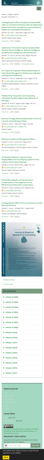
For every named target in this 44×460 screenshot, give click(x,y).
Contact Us (7, 405)
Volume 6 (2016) (11, 348)
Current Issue (8, 284)
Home (6, 393)
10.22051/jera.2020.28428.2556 (15, 81)
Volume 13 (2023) (12, 312)
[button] (21, 453)
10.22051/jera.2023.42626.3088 (15, 58)
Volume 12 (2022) (12, 317)
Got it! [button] (6, 457)
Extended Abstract (28, 64)
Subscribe (35, 445)
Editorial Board (9, 399)
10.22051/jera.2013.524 (12, 211)
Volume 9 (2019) (11, 332)
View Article (5, 41)
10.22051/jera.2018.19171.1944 (15, 106)
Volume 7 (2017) (11, 342)
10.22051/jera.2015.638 (12, 191)
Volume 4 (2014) (11, 358)
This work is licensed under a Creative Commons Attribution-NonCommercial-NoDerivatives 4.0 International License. (21, 431)
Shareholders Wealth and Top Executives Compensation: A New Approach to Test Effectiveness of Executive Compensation (17, 182)
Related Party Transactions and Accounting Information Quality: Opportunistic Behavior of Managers (20, 98)
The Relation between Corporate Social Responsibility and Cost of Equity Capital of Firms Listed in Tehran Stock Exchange (20, 159)
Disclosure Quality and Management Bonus (18, 139)
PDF (15, 41)
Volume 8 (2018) (11, 337)
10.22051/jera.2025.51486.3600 (15, 35)
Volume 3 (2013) (11, 363)
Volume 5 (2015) (11, 353)
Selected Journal (9, 421)
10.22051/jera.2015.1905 (13, 168)
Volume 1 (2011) (11, 373)
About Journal (9, 396)
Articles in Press (9, 280)
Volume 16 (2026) (12, 297)
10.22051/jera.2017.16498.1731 (15, 127)
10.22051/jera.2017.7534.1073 (15, 145)
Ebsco (6, 418)
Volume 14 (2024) (12, 307)
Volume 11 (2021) (12, 322)
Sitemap (7, 408)
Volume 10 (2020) (12, 327)
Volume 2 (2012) (11, 368)
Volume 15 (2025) (12, 302)
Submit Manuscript (11, 402)
